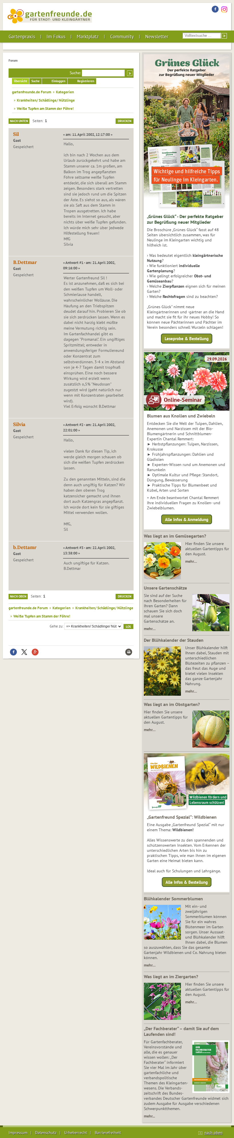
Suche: (75, 72)
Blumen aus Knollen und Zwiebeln (181, 416)
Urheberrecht (75, 1132)
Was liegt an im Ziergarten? (171, 976)
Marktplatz (88, 36)
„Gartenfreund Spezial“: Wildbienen (182, 817)
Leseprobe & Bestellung (187, 338)
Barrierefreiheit (108, 1132)
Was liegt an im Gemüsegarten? (175, 536)
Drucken (124, 121)
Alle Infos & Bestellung (187, 882)
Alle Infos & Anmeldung (186, 519)
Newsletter (156, 36)
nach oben (213, 1132)
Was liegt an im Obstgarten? (172, 704)
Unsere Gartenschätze (165, 588)
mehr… (191, 561)
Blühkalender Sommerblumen (173, 898)
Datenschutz (46, 1132)
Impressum (18, 1132)
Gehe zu (56, 626)
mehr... (149, 1116)
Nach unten (19, 121)
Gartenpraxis (22, 36)
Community (122, 36)
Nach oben (18, 596)
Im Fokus (56, 36)
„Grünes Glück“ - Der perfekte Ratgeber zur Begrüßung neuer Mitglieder (185, 219)
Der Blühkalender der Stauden (173, 640)
